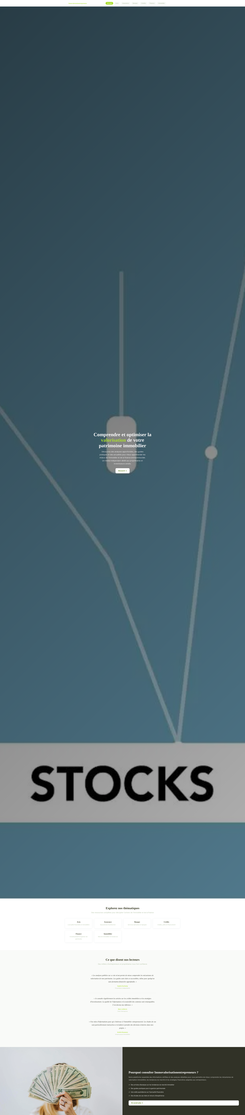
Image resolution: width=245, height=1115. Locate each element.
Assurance (125, 3)
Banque (135, 3)
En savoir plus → (137, 1103)
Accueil (109, 3)
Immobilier (161, 3)
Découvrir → (122, 471)
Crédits (143, 3)
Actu (117, 3)
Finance (152, 3)
